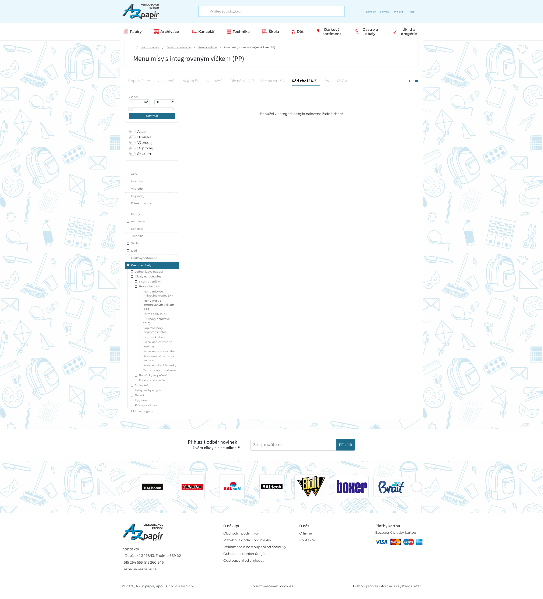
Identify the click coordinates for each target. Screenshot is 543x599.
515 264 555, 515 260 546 (144, 562)
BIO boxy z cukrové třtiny (156, 321)
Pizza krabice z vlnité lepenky (157, 344)
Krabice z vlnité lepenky (159, 365)
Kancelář (206, 31)
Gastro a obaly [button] (141, 265)
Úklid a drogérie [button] (142, 411)
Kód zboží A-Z (304, 80)
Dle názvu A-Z (242, 80)
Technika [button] (137, 236)
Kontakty (307, 540)
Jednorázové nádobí (149, 271)
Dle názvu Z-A (273, 80)
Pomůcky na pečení (153, 375)
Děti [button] (134, 250)
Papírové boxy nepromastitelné (155, 330)
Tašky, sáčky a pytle (148, 390)
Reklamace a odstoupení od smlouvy (254, 547)
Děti (301, 31)
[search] (202, 11)
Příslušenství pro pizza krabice (158, 358)
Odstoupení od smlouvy (243, 560)
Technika (241, 31)
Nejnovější (215, 80)
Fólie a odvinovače (152, 380)
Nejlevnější (166, 80)
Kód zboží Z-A (335, 80)
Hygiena (141, 400)
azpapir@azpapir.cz (140, 569)
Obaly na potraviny (179, 47)
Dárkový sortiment (332, 31)
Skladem (144, 154)
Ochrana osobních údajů (244, 554)
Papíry (136, 31)
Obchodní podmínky (241, 533)
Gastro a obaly (370, 31)
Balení (139, 395)
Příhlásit (346, 445)
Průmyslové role (146, 405)
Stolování (141, 385)
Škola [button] (135, 243)
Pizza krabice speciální (159, 351)
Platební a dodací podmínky (247, 540)
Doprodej (145, 148)
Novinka (144, 137)
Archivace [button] (138, 221)
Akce (141, 132)
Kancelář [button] (137, 228)
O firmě (305, 533)
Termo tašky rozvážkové (159, 370)
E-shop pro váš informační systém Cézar (387, 586)
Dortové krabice (154, 337)
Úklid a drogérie (409, 31)
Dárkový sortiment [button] (144, 258)
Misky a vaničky (150, 281)
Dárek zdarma (141, 203)
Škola (274, 31)
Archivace (169, 31)
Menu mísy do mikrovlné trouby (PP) (158, 293)
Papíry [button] (135, 214)
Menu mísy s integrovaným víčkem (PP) (249, 47)
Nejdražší (190, 80)
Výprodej (145, 143)
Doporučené (139, 80)
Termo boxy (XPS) (155, 313)
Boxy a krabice (207, 47)
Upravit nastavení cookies (271, 586)
